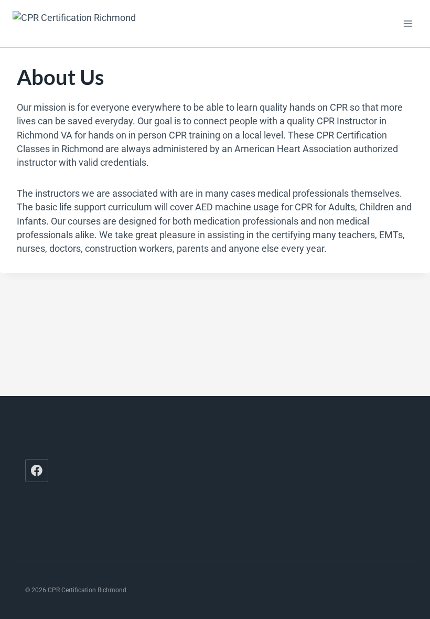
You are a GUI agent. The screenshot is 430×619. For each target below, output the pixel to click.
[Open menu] (407, 23)
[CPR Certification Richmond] (89, 23)
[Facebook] (36, 470)
